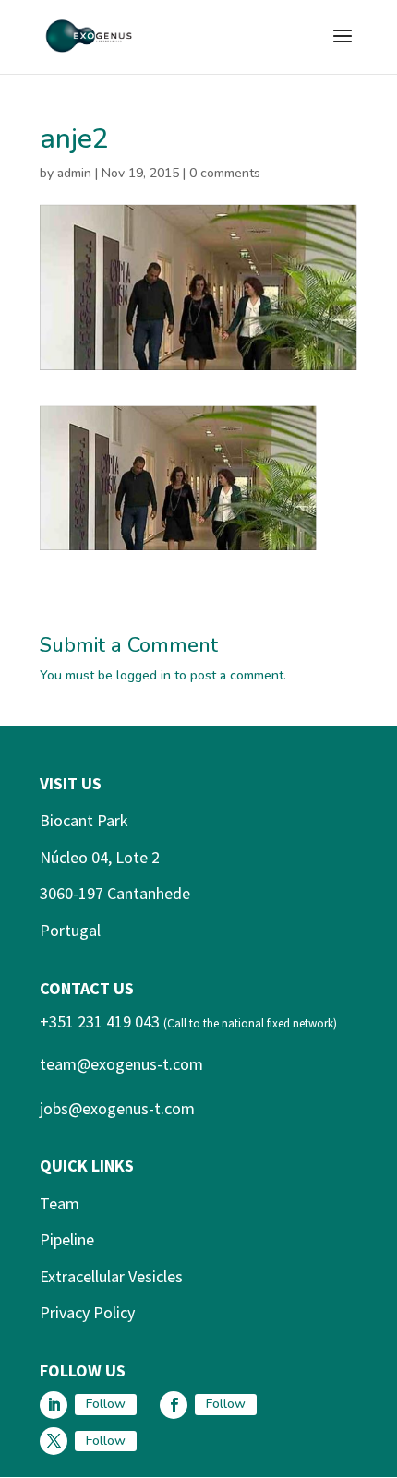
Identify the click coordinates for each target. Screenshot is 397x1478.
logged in (143, 675)
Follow (106, 1403)
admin (74, 173)
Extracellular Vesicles (111, 1276)
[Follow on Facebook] (173, 1405)
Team (59, 1203)
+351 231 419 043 (100, 1021)
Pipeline (67, 1239)
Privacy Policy (87, 1312)
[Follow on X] (53, 1441)
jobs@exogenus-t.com (117, 1108)
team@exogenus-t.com (121, 1064)
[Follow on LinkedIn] (53, 1405)
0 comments (224, 173)
